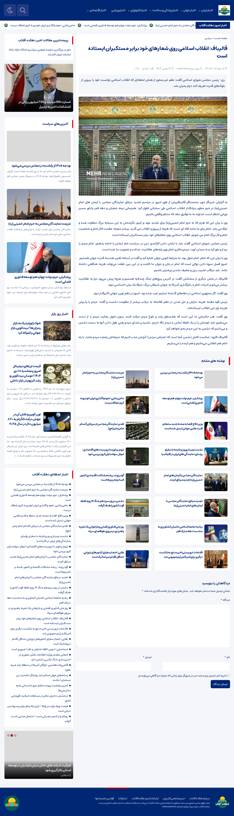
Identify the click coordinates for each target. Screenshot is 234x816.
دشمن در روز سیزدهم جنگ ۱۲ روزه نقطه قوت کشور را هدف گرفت (102, 503)
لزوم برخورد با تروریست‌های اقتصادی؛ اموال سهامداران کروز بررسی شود (103, 451)
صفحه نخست (220, 38)
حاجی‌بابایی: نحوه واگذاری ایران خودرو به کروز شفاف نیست (64, 25)
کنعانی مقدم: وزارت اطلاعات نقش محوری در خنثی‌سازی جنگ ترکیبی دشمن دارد (45, 657)
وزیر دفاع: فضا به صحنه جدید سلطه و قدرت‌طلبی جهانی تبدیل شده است (182, 426)
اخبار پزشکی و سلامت (165, 10)
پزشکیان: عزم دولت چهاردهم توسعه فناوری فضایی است (136, 25)
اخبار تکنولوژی (139, 10)
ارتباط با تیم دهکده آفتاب (145, 798)
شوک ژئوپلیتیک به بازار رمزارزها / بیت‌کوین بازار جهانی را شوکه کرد (26, 328)
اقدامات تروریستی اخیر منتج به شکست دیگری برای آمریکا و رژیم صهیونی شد (181, 554)
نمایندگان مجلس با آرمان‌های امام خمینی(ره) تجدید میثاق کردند (183, 477)
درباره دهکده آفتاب (199, 798)
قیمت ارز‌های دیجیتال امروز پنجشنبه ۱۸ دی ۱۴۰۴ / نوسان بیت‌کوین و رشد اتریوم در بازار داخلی (25, 373)
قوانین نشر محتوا (104, 798)
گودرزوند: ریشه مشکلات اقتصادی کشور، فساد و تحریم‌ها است (101, 477)
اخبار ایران (207, 10)
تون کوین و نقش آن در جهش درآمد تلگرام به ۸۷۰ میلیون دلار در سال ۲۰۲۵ (24, 419)
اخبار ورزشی (118, 10)
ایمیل (147, 657)
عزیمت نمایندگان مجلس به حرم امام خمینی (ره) (103, 374)
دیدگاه (225, 599)
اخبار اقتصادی (98, 10)
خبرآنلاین (65, 775)
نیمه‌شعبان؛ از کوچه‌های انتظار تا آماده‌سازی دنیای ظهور (39, 104)
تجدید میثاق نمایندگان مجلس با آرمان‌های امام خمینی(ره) (184, 503)
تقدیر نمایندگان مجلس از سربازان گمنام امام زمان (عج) (101, 426)
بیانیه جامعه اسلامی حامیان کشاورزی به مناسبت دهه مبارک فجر (180, 529)
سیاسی (208, 38)
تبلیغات (122, 798)
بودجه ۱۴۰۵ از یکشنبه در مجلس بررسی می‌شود (181, 374)
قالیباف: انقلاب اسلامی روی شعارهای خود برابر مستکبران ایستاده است (157, 52)
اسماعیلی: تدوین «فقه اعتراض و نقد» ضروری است (39, 649)
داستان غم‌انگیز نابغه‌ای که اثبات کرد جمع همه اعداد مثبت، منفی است (41, 768)
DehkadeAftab (169, 806)
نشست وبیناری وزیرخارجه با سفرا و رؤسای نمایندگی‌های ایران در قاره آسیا (182, 451)
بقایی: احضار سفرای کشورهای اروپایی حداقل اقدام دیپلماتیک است (103, 554)
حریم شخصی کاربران (174, 798)
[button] (15, 68)
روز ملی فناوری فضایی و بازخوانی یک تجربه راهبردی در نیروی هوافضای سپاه (101, 529)
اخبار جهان (189, 10)
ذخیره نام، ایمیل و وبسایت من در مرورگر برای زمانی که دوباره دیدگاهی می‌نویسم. (182, 675)
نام (227, 657)
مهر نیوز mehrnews (188, 68)
